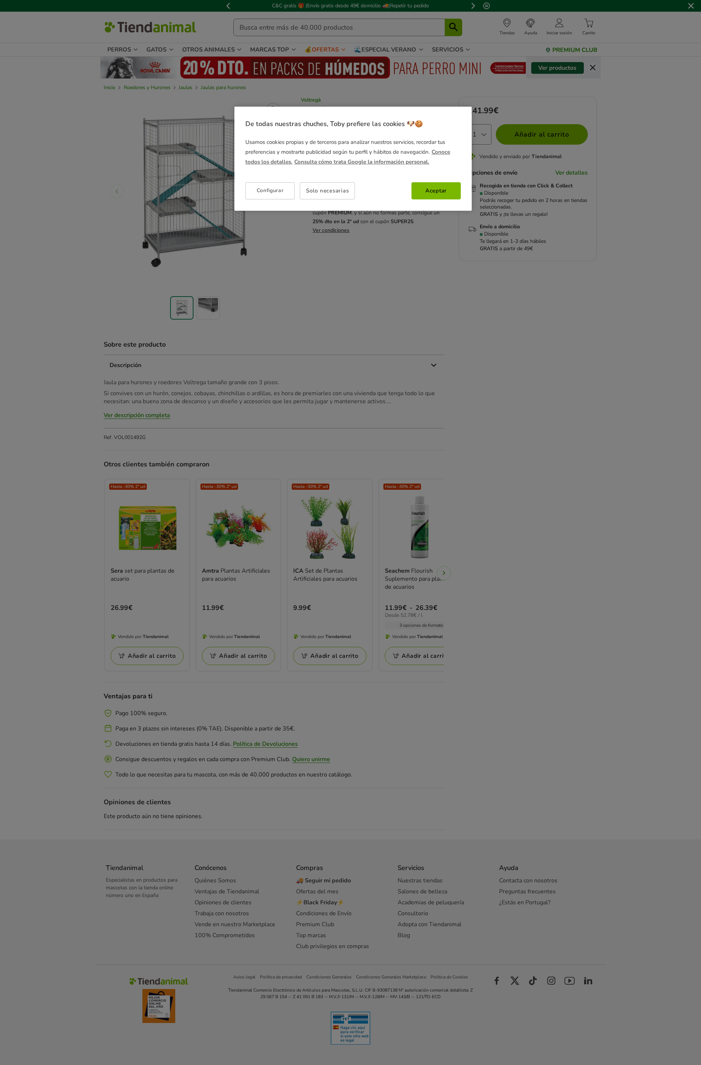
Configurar (270, 190)
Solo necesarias (327, 190)
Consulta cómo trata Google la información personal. (361, 161)
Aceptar (436, 190)
